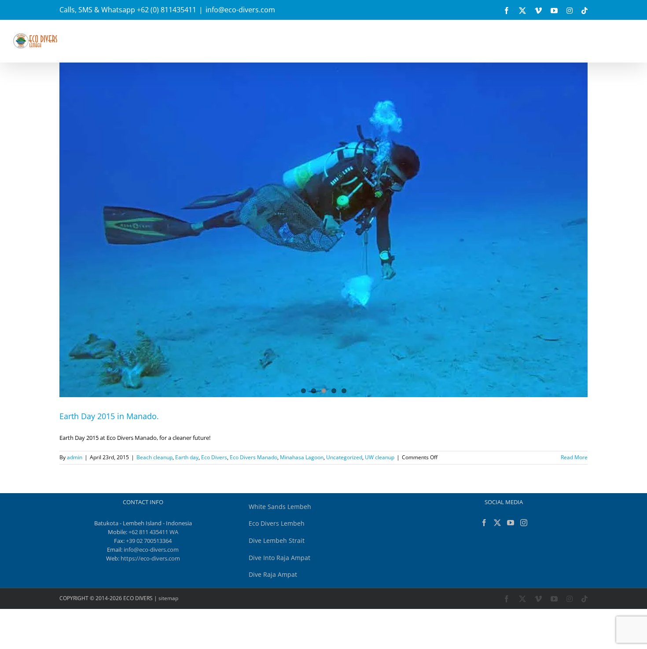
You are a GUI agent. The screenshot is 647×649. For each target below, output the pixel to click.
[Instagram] (523, 522)
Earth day (187, 457)
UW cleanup (379, 457)
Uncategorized (344, 457)
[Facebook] (484, 522)
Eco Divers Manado (253, 457)
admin (74, 457)
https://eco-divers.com (150, 558)
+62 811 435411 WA (153, 532)
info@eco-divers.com (240, 10)
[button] (498, 38)
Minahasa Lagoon (302, 457)
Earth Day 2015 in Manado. (109, 416)
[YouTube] (510, 522)
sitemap (168, 598)
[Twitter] (497, 522)
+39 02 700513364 (149, 541)
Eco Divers (214, 457)
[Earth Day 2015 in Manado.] (323, 239)
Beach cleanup (154, 457)
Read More (574, 457)
